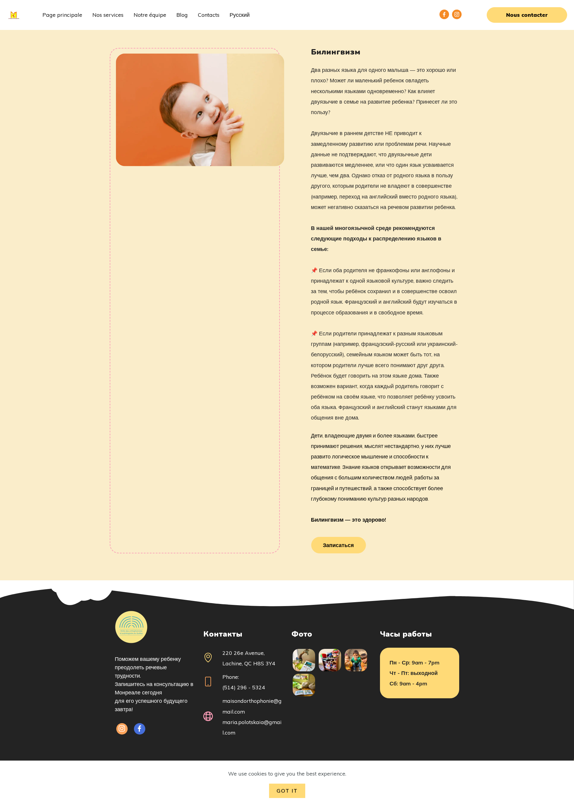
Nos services (107, 14)
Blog (182, 14)
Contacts (208, 14)
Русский (240, 14)
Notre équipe (150, 14)
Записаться (338, 545)
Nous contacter (527, 14)
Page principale (62, 14)
